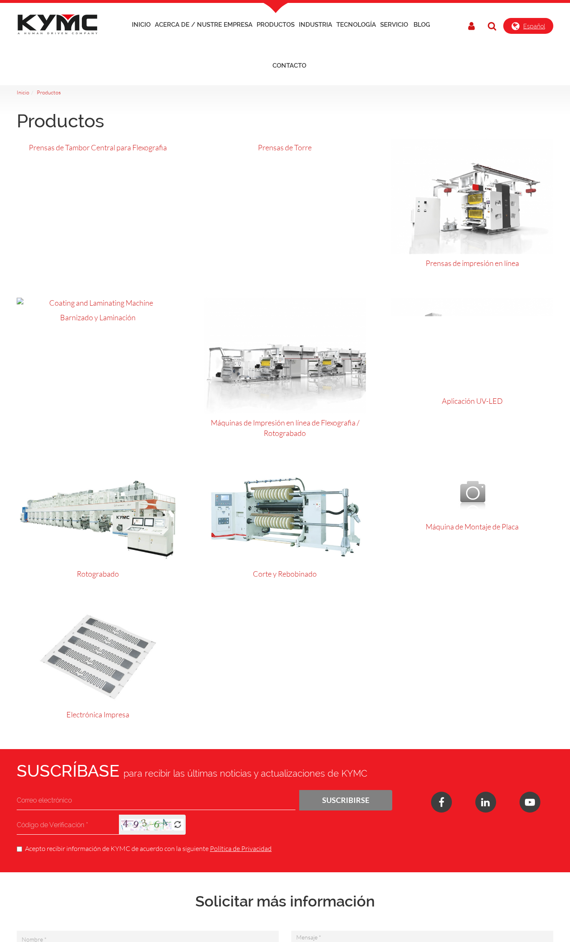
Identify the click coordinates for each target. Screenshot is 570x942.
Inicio (141, 24)
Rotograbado (98, 573)
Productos (49, 92)
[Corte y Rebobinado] (285, 516)
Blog (422, 24)
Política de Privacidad (241, 848)
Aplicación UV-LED (472, 400)
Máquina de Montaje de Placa (472, 526)
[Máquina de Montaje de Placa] (472, 493)
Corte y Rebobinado (285, 573)
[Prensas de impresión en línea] (472, 196)
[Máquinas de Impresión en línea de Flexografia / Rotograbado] (285, 355)
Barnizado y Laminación (98, 317)
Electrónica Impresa (97, 714)
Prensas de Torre (285, 147)
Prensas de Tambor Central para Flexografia (98, 147)
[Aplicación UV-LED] (472, 345)
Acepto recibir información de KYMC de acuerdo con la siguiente (148, 848)
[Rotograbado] (98, 516)
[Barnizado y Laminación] (98, 303)
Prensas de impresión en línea (472, 263)
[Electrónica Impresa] (98, 657)
